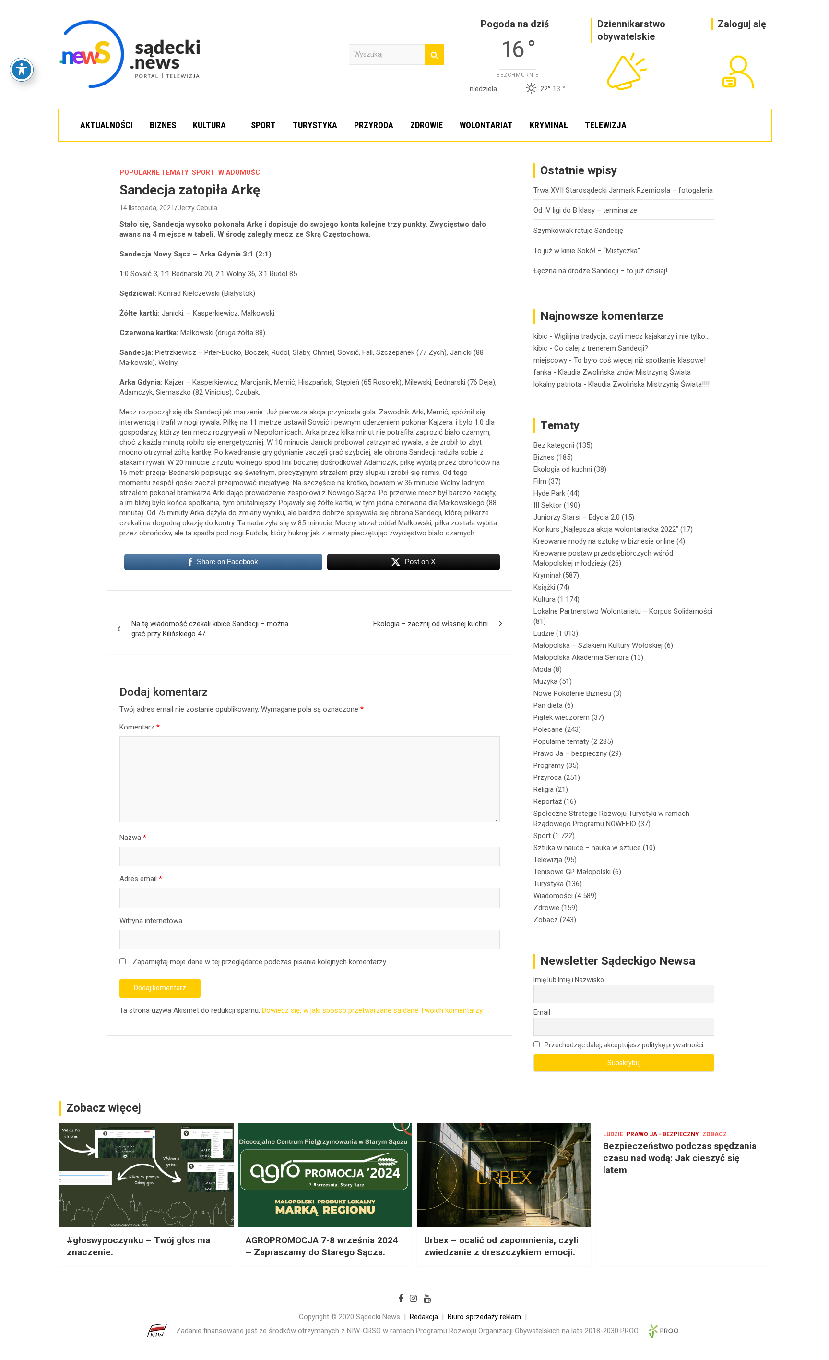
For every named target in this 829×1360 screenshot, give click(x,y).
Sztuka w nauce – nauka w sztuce (587, 847)
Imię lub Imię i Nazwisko (568, 980)
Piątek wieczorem (561, 717)
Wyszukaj (434, 54)
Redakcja (424, 1316)
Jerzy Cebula (197, 208)
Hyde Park (549, 493)
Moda (542, 669)
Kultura (209, 125)
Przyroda (373, 125)
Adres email (140, 878)
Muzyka (545, 681)
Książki (544, 587)
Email (541, 1012)
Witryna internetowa (150, 920)
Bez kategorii (553, 445)
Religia (543, 789)
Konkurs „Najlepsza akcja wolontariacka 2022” (605, 529)
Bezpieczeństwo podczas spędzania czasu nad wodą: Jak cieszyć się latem (680, 1158)
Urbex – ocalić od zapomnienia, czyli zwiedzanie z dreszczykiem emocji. (501, 1246)
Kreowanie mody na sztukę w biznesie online (604, 541)
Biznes (163, 125)
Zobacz (545, 919)
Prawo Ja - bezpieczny (663, 1134)
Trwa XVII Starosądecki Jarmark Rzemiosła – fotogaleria (623, 190)
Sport (263, 125)
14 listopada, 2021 (147, 208)
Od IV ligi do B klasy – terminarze (585, 210)
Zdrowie (426, 125)
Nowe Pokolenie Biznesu (572, 693)
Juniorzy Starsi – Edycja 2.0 (576, 517)
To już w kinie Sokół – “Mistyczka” (586, 250)
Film (539, 481)
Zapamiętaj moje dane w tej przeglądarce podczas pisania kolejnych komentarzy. (259, 962)
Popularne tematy (154, 172)
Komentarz (139, 727)
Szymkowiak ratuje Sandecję (578, 230)
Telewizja (606, 125)
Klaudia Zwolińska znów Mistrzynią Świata (624, 372)
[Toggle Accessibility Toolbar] (21, 69)
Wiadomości (240, 172)
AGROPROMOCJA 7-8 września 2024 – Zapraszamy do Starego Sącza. (322, 1246)
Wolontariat (486, 125)
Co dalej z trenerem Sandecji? (601, 348)
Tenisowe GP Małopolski (572, 871)
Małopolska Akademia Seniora (581, 657)
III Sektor (547, 505)
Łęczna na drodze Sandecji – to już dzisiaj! (600, 271)
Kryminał (549, 125)
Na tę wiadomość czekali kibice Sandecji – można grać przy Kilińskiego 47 (209, 628)
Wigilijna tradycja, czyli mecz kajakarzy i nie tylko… (632, 336)
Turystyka (315, 125)
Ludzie (543, 633)
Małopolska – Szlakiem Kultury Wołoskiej (598, 645)
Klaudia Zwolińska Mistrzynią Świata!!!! (649, 384)
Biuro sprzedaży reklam (484, 1316)
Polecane (548, 729)
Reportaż (547, 801)
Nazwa (132, 837)
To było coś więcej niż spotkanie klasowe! (640, 360)
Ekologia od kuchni (562, 469)
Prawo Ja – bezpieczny (570, 753)
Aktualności (106, 125)
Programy (548, 765)
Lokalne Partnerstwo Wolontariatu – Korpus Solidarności (622, 611)
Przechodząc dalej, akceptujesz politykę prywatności (623, 1045)
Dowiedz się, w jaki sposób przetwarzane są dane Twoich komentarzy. (373, 1010)
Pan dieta (548, 705)
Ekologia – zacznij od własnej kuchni (430, 623)
